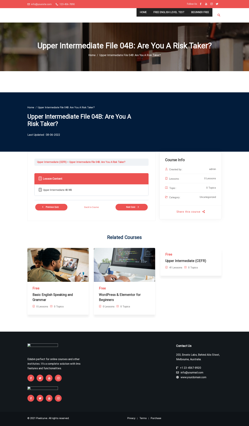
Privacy (131, 418)
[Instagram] (211, 4)
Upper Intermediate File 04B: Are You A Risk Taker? (97, 162)
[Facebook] (201, 4)
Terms (143, 418)
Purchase (156, 418)
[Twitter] (217, 4)
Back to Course (91, 207)
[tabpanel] (91, 168)
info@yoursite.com (41, 4)
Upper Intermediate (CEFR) (52, 162)
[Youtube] (206, 4)
